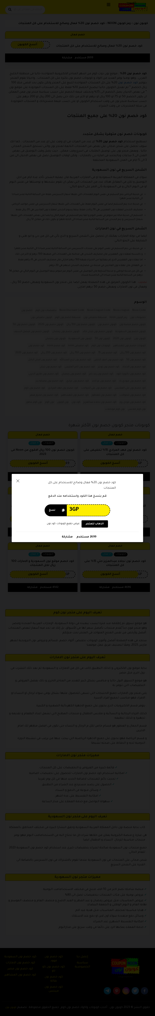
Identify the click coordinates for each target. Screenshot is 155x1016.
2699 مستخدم (86, 536)
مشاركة (67, 536)
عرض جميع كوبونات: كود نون (63, 523)
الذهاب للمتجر (95, 524)
